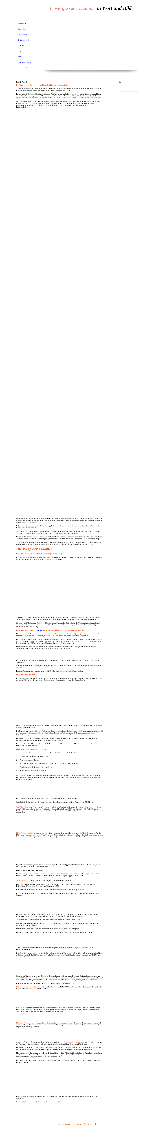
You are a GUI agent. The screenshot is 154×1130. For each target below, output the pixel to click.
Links (20, 51)
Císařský (39, 630)
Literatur (21, 45)
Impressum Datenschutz (24, 68)
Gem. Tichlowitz (23, 34)
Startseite (21, 18)
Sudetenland (22, 23)
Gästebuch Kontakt (24, 62)
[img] (24, 7)
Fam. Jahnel (22, 29)
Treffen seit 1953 (23, 40)
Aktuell (20, 57)
